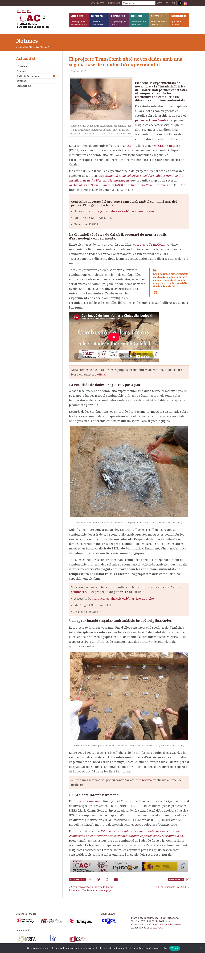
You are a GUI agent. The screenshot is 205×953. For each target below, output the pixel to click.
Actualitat (22, 47)
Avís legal (152, 924)
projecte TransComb (150, 244)
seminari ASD (80, 592)
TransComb (128, 146)
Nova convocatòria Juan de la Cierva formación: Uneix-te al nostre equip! (91, 888)
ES (166, 3)
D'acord (175, 948)
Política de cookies (170, 924)
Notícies (34, 47)
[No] (201, 948)
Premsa (21, 80)
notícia (100, 374)
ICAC (40, 20)
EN (173, 3)
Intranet (114, 3)
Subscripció (24, 85)
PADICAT (158, 927)
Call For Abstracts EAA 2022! (171, 886)
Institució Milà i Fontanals (149, 185)
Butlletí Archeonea (28, 76)
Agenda (21, 71)
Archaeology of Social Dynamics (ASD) (96, 185)
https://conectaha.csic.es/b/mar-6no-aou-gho (123, 211)
